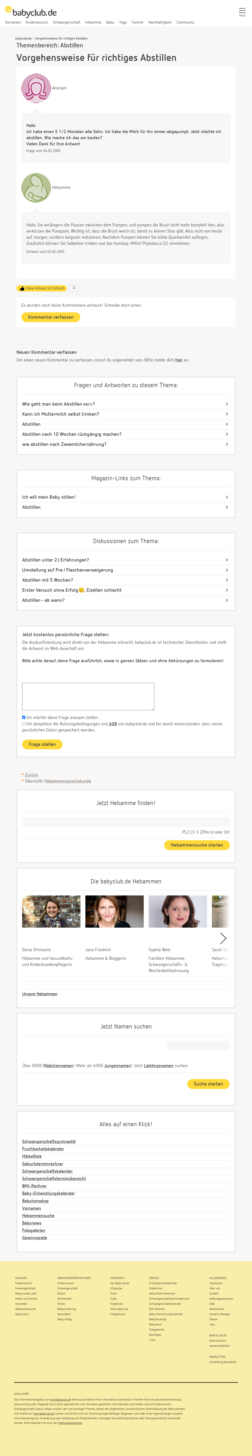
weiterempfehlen (219, 1346)
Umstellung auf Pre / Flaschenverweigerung (67, 570)
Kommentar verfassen (51, 317)
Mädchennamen (58, 1066)
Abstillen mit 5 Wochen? (47, 580)
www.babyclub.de (60, 1399)
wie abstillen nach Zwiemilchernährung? (64, 444)
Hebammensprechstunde (67, 781)
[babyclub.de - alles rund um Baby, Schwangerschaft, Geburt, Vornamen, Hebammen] (31, 15)
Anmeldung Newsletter (223, 1362)
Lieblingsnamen (158, 1066)
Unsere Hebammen (40, 994)
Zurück (31, 775)
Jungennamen (117, 1066)
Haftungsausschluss (70, 1423)
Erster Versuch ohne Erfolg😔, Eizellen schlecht (72, 590)
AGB (112, 724)
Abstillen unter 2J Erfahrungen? (55, 560)
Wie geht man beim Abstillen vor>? (58, 404)
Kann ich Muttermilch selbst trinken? (60, 414)
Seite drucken (217, 1340)
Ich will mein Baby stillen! (49, 497)
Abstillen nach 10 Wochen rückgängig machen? (72, 434)
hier (178, 360)
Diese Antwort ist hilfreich (45, 288)
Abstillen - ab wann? (43, 600)
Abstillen (31, 424)
